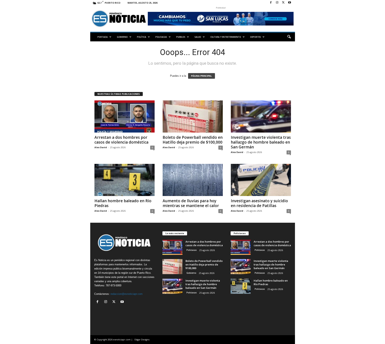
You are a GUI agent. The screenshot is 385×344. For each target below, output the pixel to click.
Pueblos (180, 37)
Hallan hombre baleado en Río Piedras (122, 203)
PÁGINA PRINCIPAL (201, 76)
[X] (283, 2)
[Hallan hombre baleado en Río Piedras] (124, 180)
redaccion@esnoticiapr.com (126, 293)
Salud (198, 37)
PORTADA (102, 37)
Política (141, 37)
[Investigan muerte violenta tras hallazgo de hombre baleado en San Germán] (261, 116)
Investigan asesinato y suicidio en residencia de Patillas (259, 203)
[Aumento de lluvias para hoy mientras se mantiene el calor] (193, 180)
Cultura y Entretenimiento (225, 37)
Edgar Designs (142, 339)
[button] (289, 37)
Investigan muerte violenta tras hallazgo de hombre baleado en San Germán (261, 142)
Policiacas (161, 37)
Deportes (255, 37)
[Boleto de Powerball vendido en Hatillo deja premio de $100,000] (193, 116)
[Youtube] (289, 2)
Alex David (100, 147)
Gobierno (122, 37)
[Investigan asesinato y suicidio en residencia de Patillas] (261, 180)
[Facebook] (270, 2)
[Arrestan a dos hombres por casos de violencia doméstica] (124, 116)
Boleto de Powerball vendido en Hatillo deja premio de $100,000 (193, 140)
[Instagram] (277, 2)
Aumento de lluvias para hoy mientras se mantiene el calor (191, 203)
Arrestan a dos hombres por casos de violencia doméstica (121, 140)
